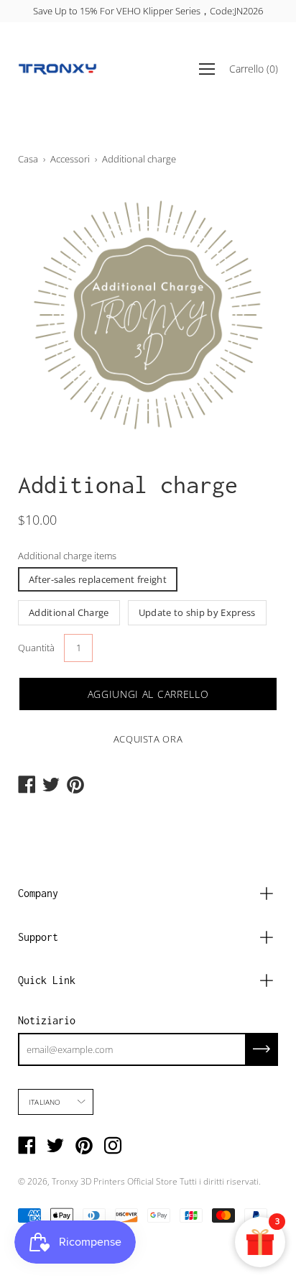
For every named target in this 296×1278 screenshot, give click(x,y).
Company (38, 893)
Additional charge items (67, 555)
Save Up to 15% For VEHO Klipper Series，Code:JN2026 (148, 10)
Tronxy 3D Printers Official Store (114, 1181)
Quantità (36, 647)
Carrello (253, 68)
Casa (28, 158)
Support (38, 937)
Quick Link (46, 980)
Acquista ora (148, 738)
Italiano (45, 1102)
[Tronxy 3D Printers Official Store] (57, 69)
